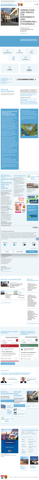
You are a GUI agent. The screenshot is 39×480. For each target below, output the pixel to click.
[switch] (14, 245)
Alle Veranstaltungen (8, 363)
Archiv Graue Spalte (6, 384)
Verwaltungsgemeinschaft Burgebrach (8, 1)
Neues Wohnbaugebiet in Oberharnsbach (21, 296)
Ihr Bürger (9, 410)
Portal (9, 413)
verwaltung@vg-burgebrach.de (26, 436)
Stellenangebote (19, 405)
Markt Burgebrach (19, 1)
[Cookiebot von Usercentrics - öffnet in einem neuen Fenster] (33, 227)
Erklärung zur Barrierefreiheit (31, 477)
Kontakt (11, 477)
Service (9, 412)
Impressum (22, 477)
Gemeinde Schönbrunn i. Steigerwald (30, 1)
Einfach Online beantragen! (10, 406)
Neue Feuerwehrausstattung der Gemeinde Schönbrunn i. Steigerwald (9, 295)
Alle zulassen (32, 251)
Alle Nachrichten (6, 302)
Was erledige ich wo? (7, 400)
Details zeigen (33, 248)
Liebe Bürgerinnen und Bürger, (31, 380)
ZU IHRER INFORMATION (12, 379)
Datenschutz (16, 477)
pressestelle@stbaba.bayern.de (6, 271)
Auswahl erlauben (19, 251)
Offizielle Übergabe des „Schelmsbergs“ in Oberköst (16, 285)
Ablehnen (7, 251)
